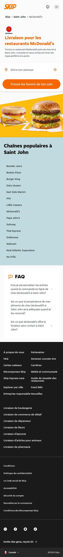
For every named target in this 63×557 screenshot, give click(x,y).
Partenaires (37, 352)
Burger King (13, 179)
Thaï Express (13, 231)
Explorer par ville (13, 387)
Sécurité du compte (14, 495)
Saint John (20, 16)
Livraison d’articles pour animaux (22, 440)
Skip (7, 16)
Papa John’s (13, 218)
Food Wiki (37, 387)
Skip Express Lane (14, 378)
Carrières (36, 365)
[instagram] (26, 532)
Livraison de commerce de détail (23, 414)
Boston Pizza (13, 172)
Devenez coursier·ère (43, 358)
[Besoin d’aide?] (48, 7)
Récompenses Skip (15, 371)
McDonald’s (35, 16)
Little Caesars (14, 205)
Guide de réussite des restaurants (43, 379)
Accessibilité (10, 488)
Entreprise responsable (17, 393)
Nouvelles (36, 393)
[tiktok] (36, 532)
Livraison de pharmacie (17, 447)
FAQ (6, 358)
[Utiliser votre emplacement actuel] (55, 70)
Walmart (11, 244)
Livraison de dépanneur (17, 421)
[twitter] (6, 532)
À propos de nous (14, 352)
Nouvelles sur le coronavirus (18, 503)
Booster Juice (14, 166)
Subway (11, 224)
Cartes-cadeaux (13, 365)
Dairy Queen (13, 185)
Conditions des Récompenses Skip (21, 510)
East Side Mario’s (16, 192)
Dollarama (12, 237)
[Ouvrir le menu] (56, 7)
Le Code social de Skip (15, 480)
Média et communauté (44, 371)
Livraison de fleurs (14, 427)
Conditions (9, 465)
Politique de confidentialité (18, 473)
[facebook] (16, 532)
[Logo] (11, 7)
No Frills (11, 256)
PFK (8, 198)
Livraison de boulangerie (18, 408)
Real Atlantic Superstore (20, 250)
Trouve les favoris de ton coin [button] (31, 84)
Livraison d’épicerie (15, 434)
